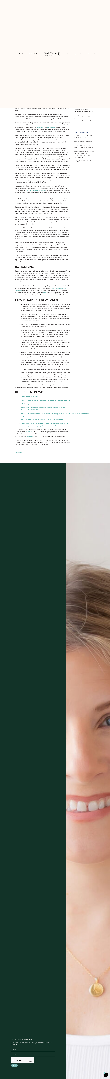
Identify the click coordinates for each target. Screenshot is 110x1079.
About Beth (21, 54)
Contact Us (18, 452)
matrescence (40, 127)
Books (82, 54)
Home (13, 54)
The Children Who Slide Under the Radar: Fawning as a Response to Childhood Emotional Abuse (84, 141)
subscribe (30, 436)
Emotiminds (29, 432)
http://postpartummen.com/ (30, 404)
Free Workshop (71, 54)
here (44, 292)
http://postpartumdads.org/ (30, 396)
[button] (106, 1075)
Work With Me (33, 54)
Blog (89, 54)
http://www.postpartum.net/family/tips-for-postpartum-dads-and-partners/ (45, 400)
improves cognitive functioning (35, 190)
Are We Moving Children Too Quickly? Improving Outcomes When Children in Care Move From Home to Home (83, 147)
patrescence (51, 127)
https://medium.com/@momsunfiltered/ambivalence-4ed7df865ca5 (42, 420)
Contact (96, 54)
